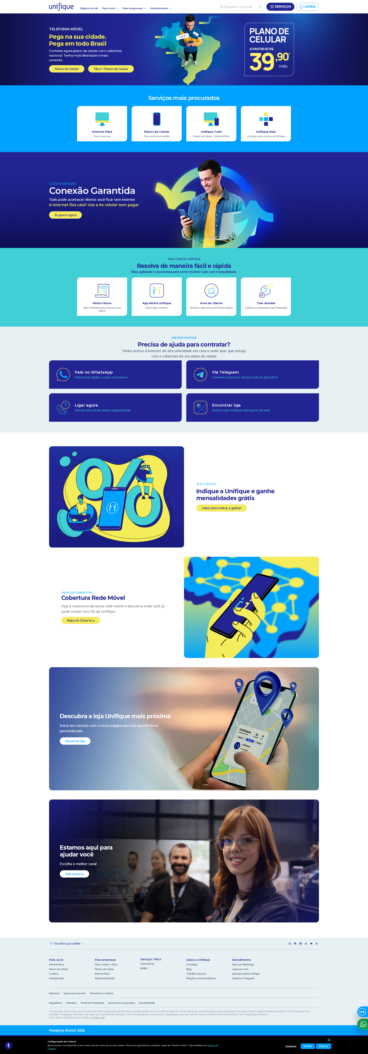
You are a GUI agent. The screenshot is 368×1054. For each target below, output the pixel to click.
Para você (56, 960)
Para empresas (105, 960)
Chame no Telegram (243, 978)
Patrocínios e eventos (101, 993)
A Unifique (192, 964)
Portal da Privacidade (92, 1003)
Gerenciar (291, 1046)
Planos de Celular (58, 969)
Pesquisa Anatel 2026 (67, 1030)
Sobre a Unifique (198, 960)
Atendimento (241, 960)
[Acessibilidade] (8, 1045)
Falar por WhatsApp (243, 964)
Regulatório (55, 1003)
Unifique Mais (56, 978)
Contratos (71, 1003)
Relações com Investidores (201, 978)
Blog (188, 969)
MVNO (144, 968)
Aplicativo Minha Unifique (246, 973)
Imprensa (54, 993)
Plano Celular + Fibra (106, 964)
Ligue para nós (240, 969)
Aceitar (308, 1046)
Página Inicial (89, 8)
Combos (54, 973)
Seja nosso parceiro (75, 993)
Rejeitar (323, 1046)
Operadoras (147, 963)
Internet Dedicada (105, 978)
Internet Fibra (56, 964)
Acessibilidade (147, 1003)
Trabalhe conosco (196, 973)
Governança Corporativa (121, 1003)
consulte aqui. (97, 1017)
